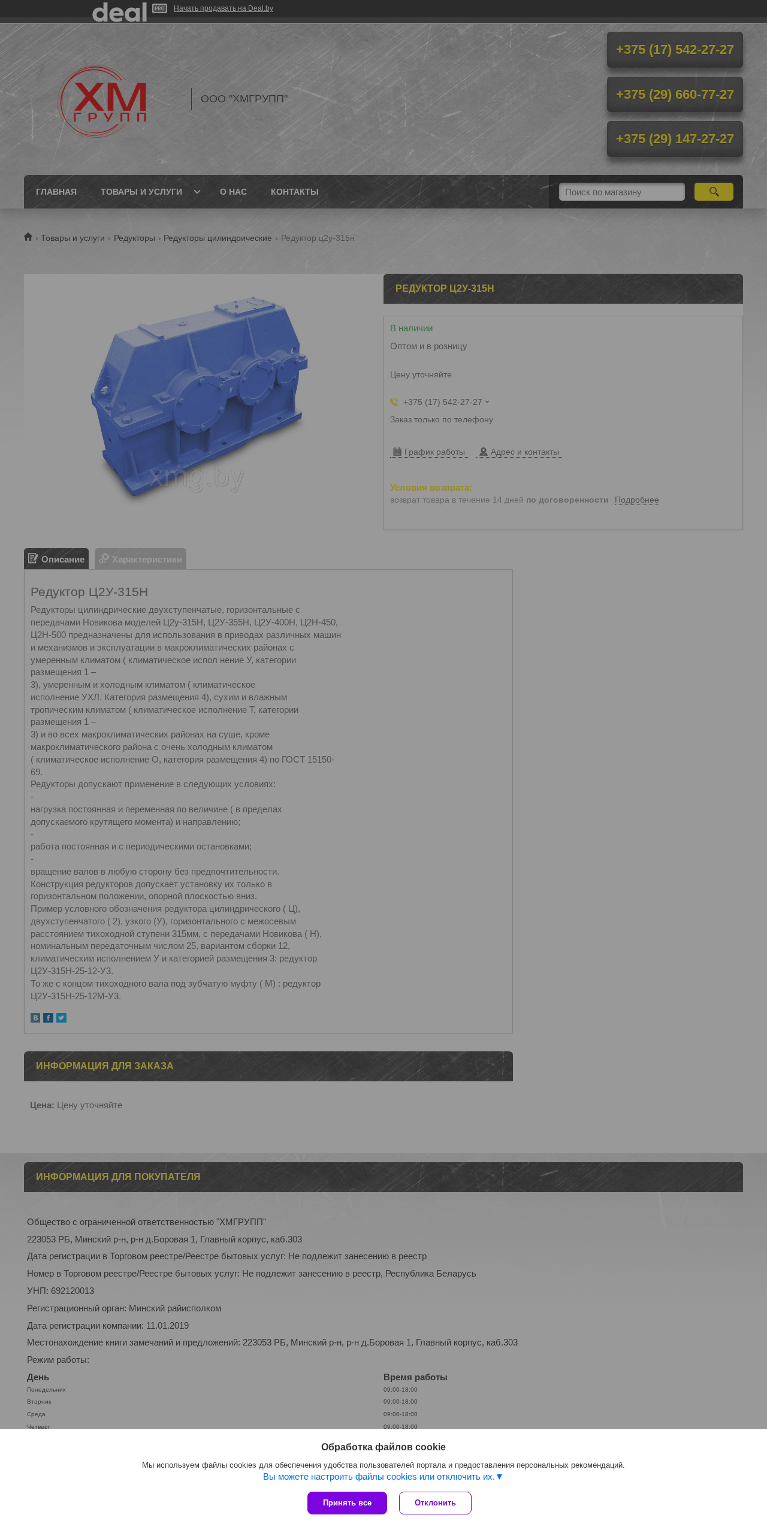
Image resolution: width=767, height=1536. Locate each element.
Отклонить (435, 1502)
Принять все (347, 1502)
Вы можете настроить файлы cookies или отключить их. (379, 1476)
